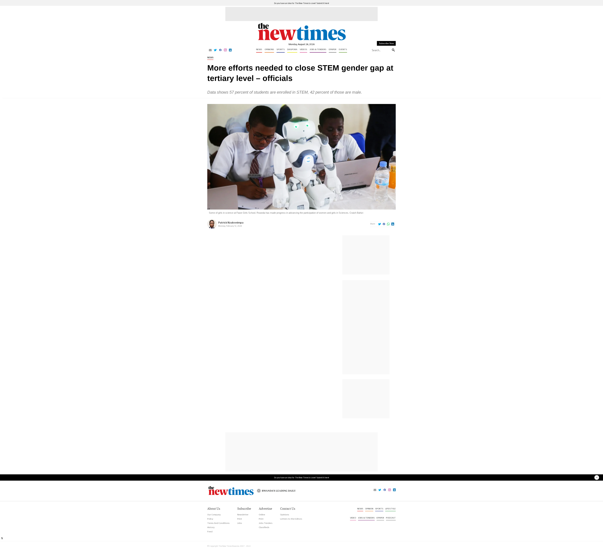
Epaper (332, 49)
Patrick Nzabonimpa (230, 222)
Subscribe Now (386, 43)
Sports (281, 49)
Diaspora (292, 49)
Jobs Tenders (265, 523)
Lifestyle (390, 508)
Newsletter (242, 514)
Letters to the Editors (291, 519)
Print (239, 519)
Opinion (369, 508)
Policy (210, 519)
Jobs (239, 523)
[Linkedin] (230, 50)
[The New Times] (302, 40)
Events (343, 49)
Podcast (391, 517)
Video (353, 517)
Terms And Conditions (218, 523)
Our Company (214, 514)
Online (262, 514)
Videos (303, 49)
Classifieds (264, 527)
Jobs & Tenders (318, 49)
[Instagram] (225, 50)
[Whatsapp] (388, 224)
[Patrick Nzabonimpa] (212, 227)
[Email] (210, 50)
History (211, 527)
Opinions (269, 49)
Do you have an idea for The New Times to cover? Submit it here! (301, 3)
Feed (209, 531)
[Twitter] (215, 50)
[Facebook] (220, 50)
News (259, 49)
